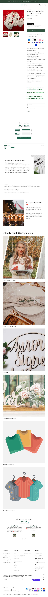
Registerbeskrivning (6, 562)
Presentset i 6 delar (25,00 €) (34, 26)
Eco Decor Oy (7, 594)
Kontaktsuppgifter (6, 553)
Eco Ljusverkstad (27, 553)
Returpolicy (19, 594)
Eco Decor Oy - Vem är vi (7, 559)
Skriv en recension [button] (24, 137)
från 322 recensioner (23, 523)
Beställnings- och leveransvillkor (6, 556)
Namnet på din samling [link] (8, 464)
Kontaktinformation (35, 594)
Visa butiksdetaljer (31, 38)
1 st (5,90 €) (30, 24)
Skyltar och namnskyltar (8, 326)
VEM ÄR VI (15, 565)
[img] (7, 145)
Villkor (29, 594)
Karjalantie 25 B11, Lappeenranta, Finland (39, 568)
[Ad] (45, 1)
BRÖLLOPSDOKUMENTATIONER (19, 555)
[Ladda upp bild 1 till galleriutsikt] (5, 34)
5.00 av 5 (27, 125)
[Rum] (22, 579)
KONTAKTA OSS (16, 570)
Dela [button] (29, 111)
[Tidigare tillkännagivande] (2, 1)
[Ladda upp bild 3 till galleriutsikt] (16, 34)
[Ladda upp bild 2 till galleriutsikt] (10, 34)
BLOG (15, 567)
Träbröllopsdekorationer (9, 418)
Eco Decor (26, 555)
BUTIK (15, 553)
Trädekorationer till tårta (9, 280)
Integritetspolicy (24, 594)
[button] (2, 5)
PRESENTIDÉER (16, 558)
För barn (5, 372)
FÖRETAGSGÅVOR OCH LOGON (18, 562)
